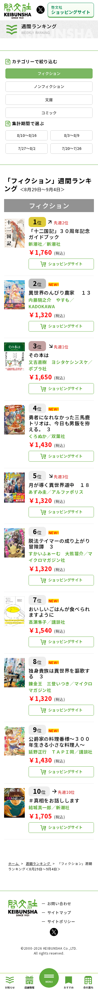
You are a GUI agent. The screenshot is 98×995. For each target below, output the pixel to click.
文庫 (49, 99)
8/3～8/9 (71, 135)
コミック (49, 112)
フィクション (49, 73)
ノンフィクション (49, 86)
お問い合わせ (59, 903)
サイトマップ (59, 912)
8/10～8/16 (26, 135)
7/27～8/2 (26, 148)
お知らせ (10, 987)
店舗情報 (29, 987)
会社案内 (88, 987)
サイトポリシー (61, 921)
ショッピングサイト (70, 10)
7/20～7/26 (71, 148)
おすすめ (69, 987)
